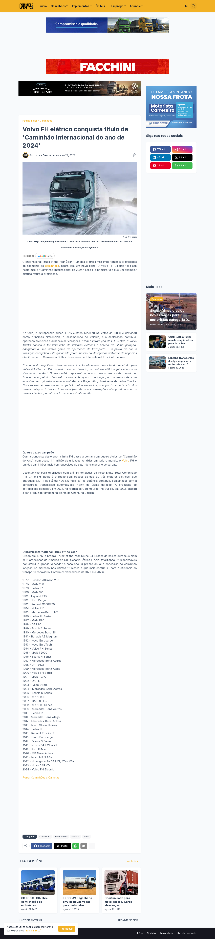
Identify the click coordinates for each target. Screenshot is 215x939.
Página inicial (30, 120)
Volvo (125, 460)
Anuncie (135, 6)
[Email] (83, 846)
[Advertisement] (107, 46)
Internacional (61, 836)
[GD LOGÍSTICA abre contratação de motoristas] (38, 882)
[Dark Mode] (186, 6)
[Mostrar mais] (92, 846)
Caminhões (58, 6)
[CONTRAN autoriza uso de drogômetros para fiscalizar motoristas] (157, 341)
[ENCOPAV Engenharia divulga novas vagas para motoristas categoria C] (79, 882)
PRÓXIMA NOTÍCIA (128, 920)
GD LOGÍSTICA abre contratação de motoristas (34, 901)
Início (43, 6)
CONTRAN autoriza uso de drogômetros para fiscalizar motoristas (180, 340)
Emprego (117, 6)
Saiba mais (31, 930)
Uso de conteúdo (187, 933)
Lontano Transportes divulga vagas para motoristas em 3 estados (181, 361)
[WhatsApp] (75, 846)
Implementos (80, 6)
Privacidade (166, 933)
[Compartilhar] (134, 155)
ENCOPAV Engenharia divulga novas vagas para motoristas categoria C (77, 901)
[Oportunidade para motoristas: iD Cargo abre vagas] (121, 882)
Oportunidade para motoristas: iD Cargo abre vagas (118, 901)
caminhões (52, 265)
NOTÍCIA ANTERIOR (31, 920)
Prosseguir (67, 928)
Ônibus (100, 6)
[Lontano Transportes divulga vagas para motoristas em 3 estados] (157, 362)
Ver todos (132, 861)
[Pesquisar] (193, 6)
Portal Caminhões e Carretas (41, 777)
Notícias (76, 836)
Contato (151, 933)
